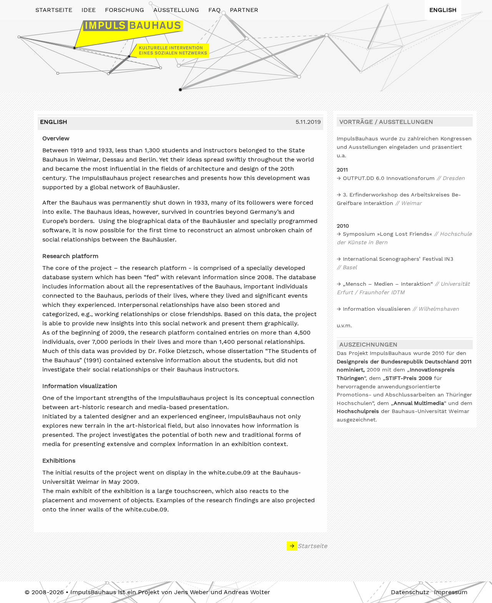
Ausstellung (176, 9)
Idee (88, 9)
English (443, 9)
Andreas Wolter (247, 592)
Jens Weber (191, 592)
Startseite (53, 9)
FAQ (214, 9)
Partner (244, 9)
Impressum (450, 592)
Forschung (124, 9)
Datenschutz (410, 592)
